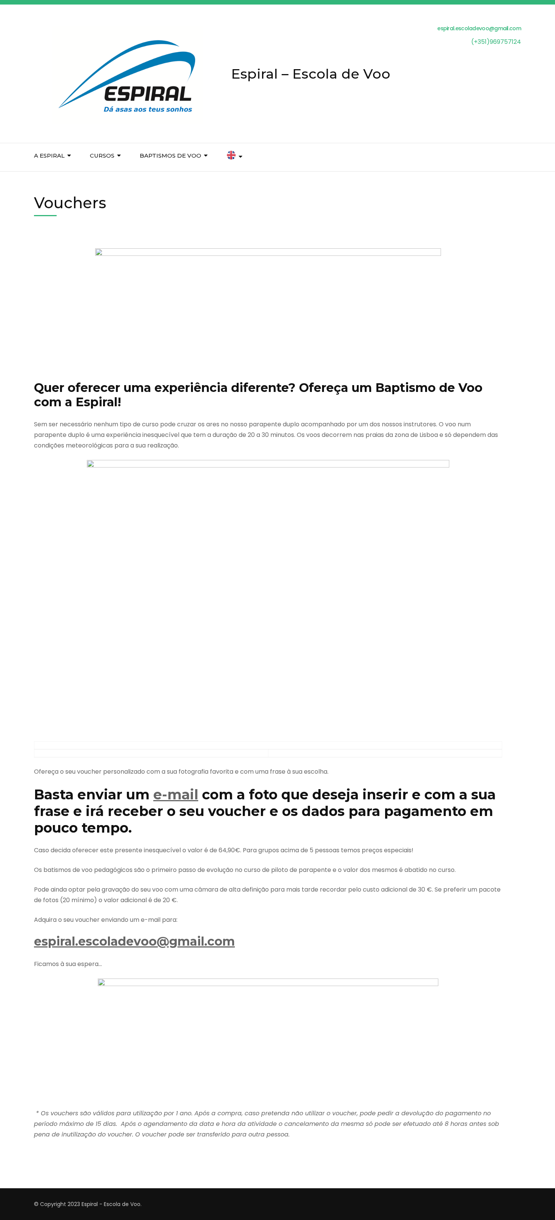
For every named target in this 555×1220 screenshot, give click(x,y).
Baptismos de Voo (170, 155)
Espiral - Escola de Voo (111, 1204)
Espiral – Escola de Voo (310, 73)
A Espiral (49, 155)
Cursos (102, 155)
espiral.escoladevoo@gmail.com (134, 941)
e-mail (175, 794)
